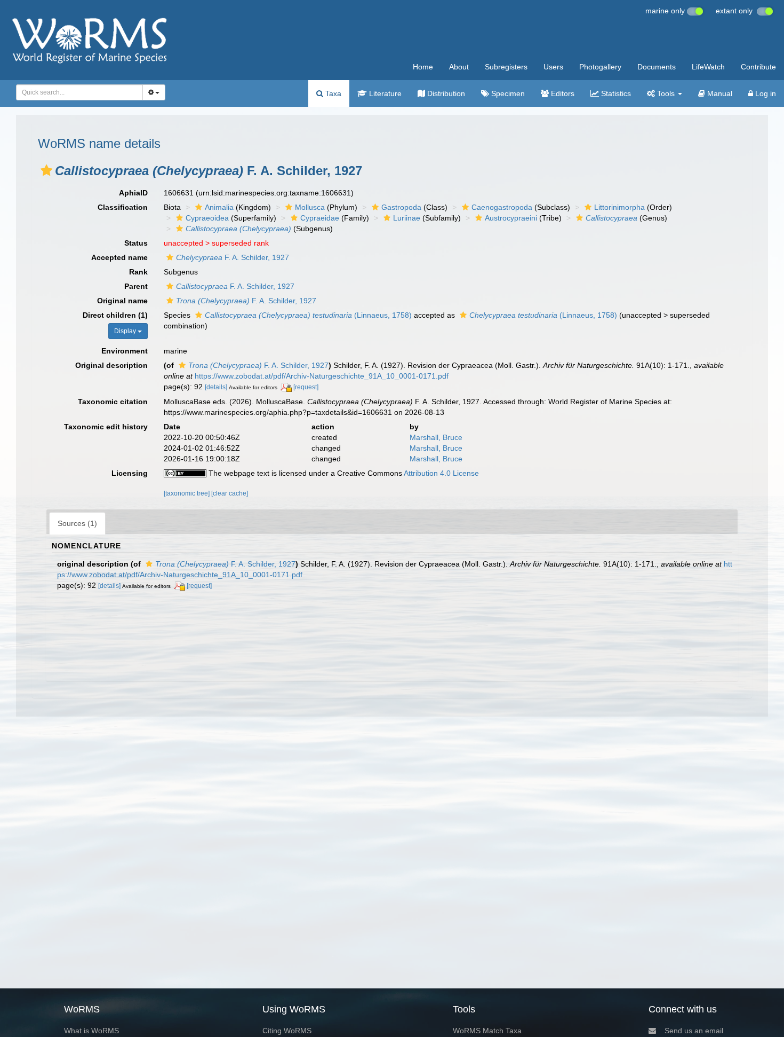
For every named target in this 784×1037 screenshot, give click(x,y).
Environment (124, 351)
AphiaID (133, 192)
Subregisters (506, 66)
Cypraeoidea (207, 218)
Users (553, 66)
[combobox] (79, 92)
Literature (384, 93)
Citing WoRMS (286, 1030)
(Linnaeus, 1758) (308, 315)
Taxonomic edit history (106, 426)
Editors (561, 93)
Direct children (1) (115, 315)
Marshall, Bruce (436, 437)
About (459, 66)
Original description (111, 365)
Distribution (445, 93)
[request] (305, 387)
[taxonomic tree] (187, 493)
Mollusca (310, 207)
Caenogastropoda (501, 207)
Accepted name (119, 257)
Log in (764, 93)
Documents (656, 66)
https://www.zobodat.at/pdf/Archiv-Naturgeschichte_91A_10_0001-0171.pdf (322, 376)
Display (126, 331)
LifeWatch (708, 66)
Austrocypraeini (511, 218)
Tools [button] (666, 93)
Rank (138, 272)
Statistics (615, 93)
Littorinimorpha (619, 207)
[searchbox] (77, 92)
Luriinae (406, 218)
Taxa (332, 93)
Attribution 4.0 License (441, 473)
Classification (123, 207)
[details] (216, 387)
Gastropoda (401, 207)
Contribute (758, 66)
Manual (718, 93)
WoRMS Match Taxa (487, 1030)
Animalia (219, 207)
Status (136, 243)
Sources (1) (77, 523)
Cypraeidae (319, 218)
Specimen (507, 93)
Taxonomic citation (113, 401)
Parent (136, 286)
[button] (46, 170)
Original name (122, 300)
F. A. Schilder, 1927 (232, 257)
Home (423, 66)
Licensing (129, 473)
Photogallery (600, 66)
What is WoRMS (91, 1030)
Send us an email (694, 1030)
